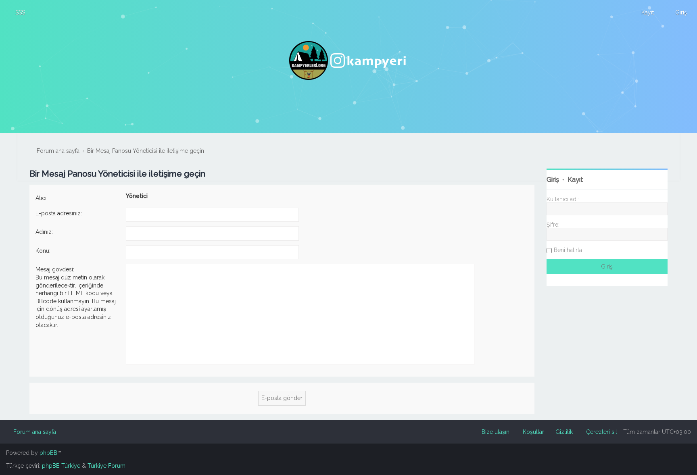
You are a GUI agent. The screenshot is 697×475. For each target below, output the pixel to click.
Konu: (42, 251)
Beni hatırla (568, 250)
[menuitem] (16, 12)
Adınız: (44, 232)
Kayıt (575, 179)
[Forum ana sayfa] (348, 60)
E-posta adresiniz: (58, 213)
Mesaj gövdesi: (54, 269)
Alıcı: (41, 198)
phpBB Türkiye (61, 465)
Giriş (553, 179)
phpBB (48, 453)
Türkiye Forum (106, 465)
